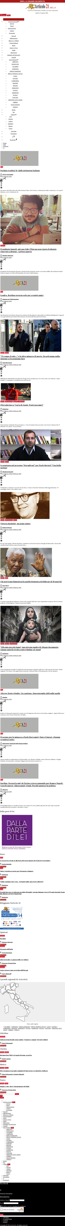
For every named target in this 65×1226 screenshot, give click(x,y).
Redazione (5, 409)
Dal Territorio (13, 60)
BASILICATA (15, 64)
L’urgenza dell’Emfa (6, 949)
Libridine (10, 124)
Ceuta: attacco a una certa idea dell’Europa (14, 970)
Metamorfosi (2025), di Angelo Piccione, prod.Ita (16, 1055)
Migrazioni (14, 53)
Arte (10, 116)
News (1, 857)
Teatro (10, 128)
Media (13, 110)
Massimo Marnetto (7, 255)
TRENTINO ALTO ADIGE (15, 100)
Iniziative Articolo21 (19, 401)
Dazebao (4, 697)
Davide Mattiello (6, 864)
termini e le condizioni (19, 1206)
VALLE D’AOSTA (15, 105)
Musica (11, 126)
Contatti (5, 1221)
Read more (3, 866)
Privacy (5, 1222)
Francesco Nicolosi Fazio (9, 963)
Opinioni (2, 245)
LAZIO (15, 76)
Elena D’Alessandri (7, 1043)
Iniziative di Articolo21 (13, 55)
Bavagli (14, 36)
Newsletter (14, 134)
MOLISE (15, 86)
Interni (12, 24)
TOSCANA (15, 97)
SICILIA (15, 95)
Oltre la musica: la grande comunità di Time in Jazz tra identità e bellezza (24, 1071)
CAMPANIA (15, 69)
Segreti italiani (14, 43)
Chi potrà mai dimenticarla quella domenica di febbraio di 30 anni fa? (31, 582)
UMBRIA (15, 102)
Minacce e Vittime (14, 41)
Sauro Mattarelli (6, 974)
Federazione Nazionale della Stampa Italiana (15, 743)
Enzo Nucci (5, 585)
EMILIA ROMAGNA (15, 71)
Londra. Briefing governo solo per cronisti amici (21, 295)
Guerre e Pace (14, 48)
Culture (12, 31)
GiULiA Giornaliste (7, 174)
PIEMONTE (15, 88)
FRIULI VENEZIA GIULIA (15, 74)
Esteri (12, 26)
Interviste (13, 131)
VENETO (15, 107)
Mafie (13, 45)
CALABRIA (15, 66)
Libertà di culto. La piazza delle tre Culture (14, 960)
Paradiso (3, 939)
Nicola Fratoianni (7, 953)
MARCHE (15, 83)
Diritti (13, 50)
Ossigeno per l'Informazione (10, 299)
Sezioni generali (13, 22)
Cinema (10, 119)
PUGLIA (15, 90)
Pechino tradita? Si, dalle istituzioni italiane (20, 170)
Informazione (12, 28)
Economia (12, 33)
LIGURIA (15, 78)
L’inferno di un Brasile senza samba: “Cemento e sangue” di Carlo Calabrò (24, 1040)
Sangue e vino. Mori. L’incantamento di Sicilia (14, 1086)
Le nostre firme (7, 1219)
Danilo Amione (6, 1059)
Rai (14, 112)
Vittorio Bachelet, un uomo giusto (15, 524)
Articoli (2, 353)
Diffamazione (14, 38)
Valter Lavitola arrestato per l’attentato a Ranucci (16, 871)
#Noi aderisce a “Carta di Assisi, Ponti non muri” (21, 405)
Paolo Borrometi (7, 363)
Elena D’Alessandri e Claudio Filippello (13, 1074)
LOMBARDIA (15, 81)
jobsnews (5, 790)
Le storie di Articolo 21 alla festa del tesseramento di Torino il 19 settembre (25, 861)
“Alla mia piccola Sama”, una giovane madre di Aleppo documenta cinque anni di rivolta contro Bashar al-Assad (29, 648)
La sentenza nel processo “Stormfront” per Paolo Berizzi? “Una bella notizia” (30, 466)
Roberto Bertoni (7, 527)
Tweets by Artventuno (6, 1193)
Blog (1, 167)
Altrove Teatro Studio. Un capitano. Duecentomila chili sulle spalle (30, 693)
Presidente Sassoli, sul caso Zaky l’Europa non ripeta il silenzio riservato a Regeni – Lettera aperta (28, 250)
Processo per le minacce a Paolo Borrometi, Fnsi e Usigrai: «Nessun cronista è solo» (30, 738)
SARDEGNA (15, 93)
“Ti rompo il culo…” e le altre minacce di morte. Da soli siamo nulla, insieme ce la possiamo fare (30, 357)
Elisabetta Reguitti (7, 472)
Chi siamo (6, 1217)
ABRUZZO (15, 62)
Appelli (14, 57)
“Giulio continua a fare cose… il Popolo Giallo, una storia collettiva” (22, 882)
